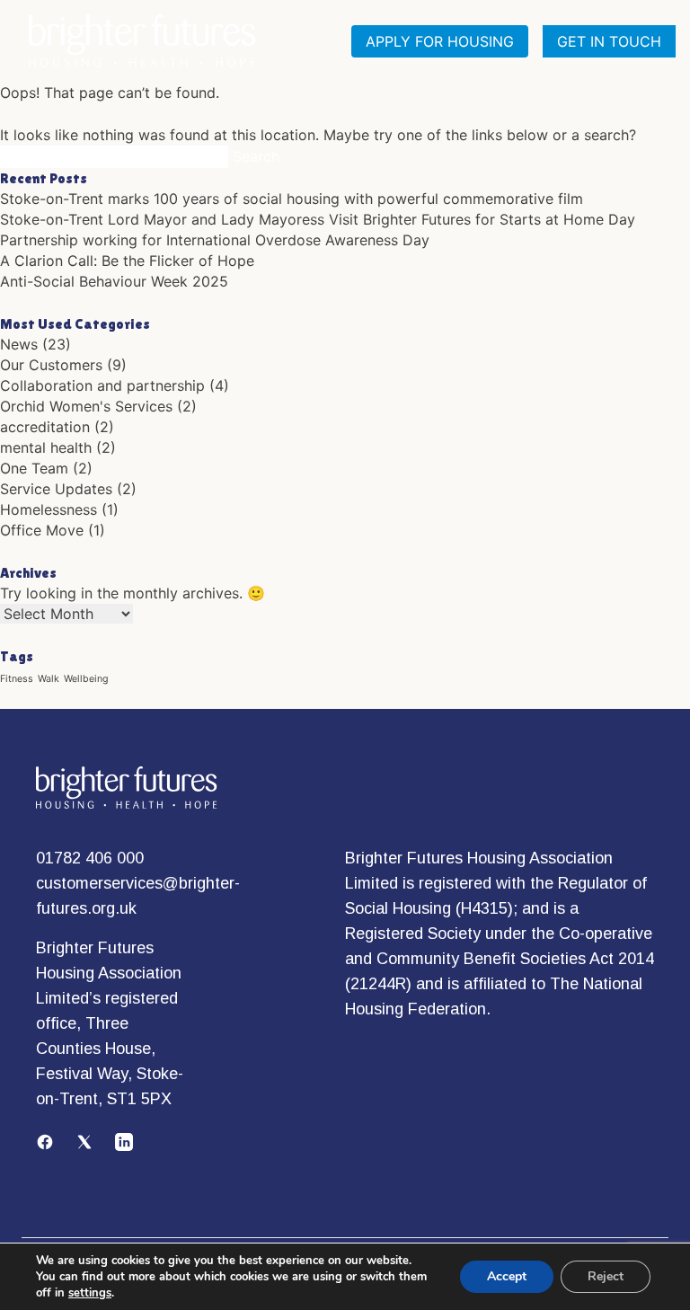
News (19, 344)
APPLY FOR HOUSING (440, 41)
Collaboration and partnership (102, 385)
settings (89, 1293)
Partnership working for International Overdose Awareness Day (214, 240)
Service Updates (56, 489)
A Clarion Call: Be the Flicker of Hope (127, 261)
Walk (48, 679)
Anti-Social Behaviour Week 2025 (114, 281)
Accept (506, 1276)
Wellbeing (86, 679)
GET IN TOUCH (609, 41)
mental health (46, 447)
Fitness (16, 679)
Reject (606, 1276)
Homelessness (48, 509)
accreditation (45, 427)
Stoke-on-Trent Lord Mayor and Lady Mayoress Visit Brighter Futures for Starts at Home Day (317, 219)
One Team (34, 468)
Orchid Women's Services (86, 406)
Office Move (42, 530)
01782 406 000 (90, 858)
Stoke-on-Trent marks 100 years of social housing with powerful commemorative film (291, 199)
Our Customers (51, 365)
